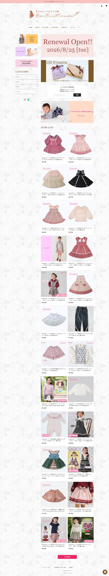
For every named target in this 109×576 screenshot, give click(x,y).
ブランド (17, 86)
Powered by (65, 573)
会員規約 (71, 567)
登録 (77, 95)
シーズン (17, 91)
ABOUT (37, 27)
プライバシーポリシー (47, 567)
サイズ (17, 77)
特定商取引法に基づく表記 (60, 567)
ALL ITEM (45, 27)
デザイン (17, 81)
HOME (30, 27)
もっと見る (67, 557)
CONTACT (64, 27)
